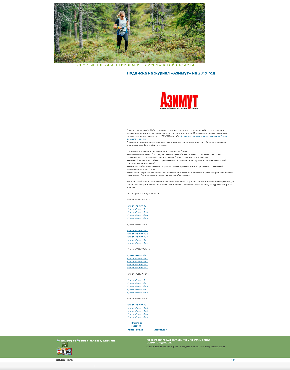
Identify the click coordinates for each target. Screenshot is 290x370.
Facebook (136, 325)
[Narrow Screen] (221, 3)
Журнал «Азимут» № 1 (137, 205)
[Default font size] (228, 3)
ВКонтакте (136, 322)
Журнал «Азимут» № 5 (137, 218)
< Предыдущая (135, 329)
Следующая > (160, 329)
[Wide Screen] (218, 3)
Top (233, 360)
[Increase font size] (225, 3)
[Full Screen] (215, 3)
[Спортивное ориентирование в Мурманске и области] (129, 33)
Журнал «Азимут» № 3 (137, 212)
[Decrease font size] (231, 3)
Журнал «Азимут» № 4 (137, 215)
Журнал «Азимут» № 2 (137, 209)
